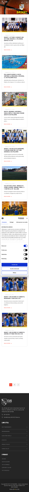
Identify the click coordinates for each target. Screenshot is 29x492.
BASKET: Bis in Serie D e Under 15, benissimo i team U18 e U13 (14, 297)
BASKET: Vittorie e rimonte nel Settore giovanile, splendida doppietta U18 (14, 38)
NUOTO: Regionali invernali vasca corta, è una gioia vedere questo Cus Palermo (14, 113)
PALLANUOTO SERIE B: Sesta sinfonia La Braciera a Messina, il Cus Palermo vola (14, 76)
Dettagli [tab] (11, 222)
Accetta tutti (14, 264)
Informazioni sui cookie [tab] (21, 222)
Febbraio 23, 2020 (10, 35)
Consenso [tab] (4, 222)
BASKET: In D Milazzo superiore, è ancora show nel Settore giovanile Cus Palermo (14, 150)
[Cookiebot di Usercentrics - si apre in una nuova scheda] (18, 218)
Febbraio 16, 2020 (10, 146)
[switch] (25, 250)
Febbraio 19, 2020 (10, 109)
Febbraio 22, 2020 (10, 72)
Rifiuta (14, 272)
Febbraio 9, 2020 (9, 294)
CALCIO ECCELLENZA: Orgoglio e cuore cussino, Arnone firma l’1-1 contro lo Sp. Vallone (14, 187)
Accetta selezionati (14, 268)
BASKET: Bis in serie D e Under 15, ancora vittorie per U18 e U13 (14, 333)
